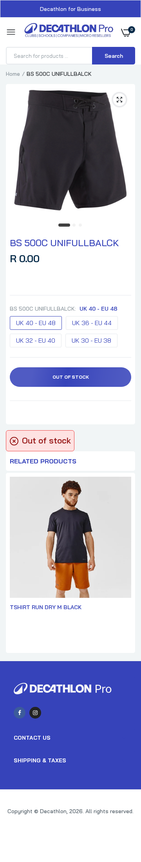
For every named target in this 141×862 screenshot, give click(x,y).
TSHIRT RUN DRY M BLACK (45, 607)
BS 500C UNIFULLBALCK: (64, 308)
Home (13, 73)
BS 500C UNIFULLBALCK (64, 243)
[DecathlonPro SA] (69, 32)
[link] (119, 813)
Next (125, 564)
